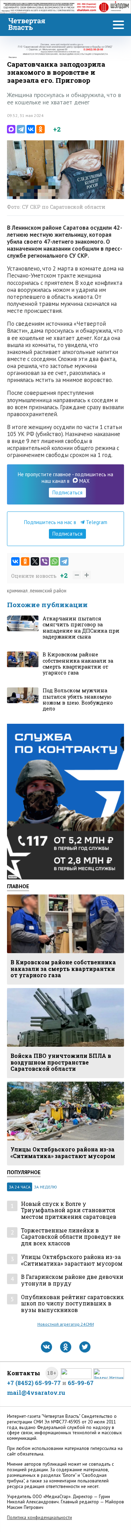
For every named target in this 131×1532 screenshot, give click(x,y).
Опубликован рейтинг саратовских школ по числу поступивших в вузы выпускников (72, 1303)
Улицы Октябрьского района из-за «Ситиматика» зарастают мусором (72, 1260)
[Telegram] (21, 129)
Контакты (23, 1373)
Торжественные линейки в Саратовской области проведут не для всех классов (71, 1237)
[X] (35, 561)
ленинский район (48, 590)
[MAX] (11, 129)
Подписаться (67, 492)
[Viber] (45, 561)
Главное (18, 886)
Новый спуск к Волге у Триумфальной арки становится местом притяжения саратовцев (68, 1210)
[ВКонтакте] (31, 129)
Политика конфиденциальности (39, 1517)
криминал (17, 590)
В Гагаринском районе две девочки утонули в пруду (72, 1280)
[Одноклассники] (40, 129)
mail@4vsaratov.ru (36, 1393)
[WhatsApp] (54, 561)
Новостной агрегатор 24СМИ (65, 1324)
